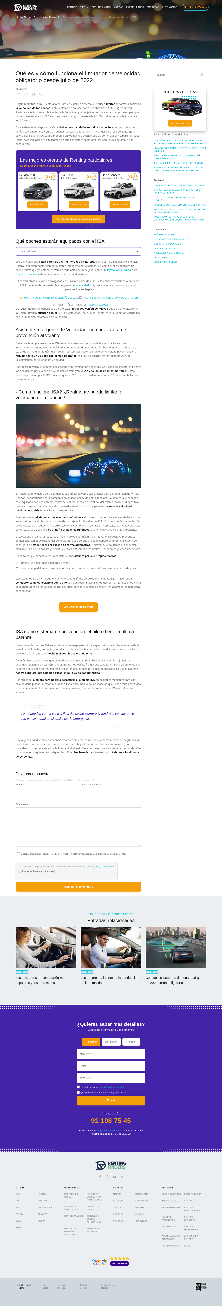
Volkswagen (45, 1207)
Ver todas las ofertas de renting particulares (78, 219)
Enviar (111, 1100)
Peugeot (42, 1214)
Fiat (18, 1194)
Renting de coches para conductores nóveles (175, 198)
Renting (72, 7)
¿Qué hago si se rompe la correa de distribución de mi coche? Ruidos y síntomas (179, 218)
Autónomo (111, 1041)
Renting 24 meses (74, 1216)
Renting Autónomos (168, 1218)
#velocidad (82, 285)
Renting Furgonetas (191, 1228)
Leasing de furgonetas (71, 1208)
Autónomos (169, 7)
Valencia (118, 1201)
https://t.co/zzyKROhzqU (38, 297)
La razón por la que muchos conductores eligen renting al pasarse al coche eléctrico (180, 142)
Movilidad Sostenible (50, 17)
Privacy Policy (94, 867)
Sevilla (117, 1207)
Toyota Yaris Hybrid (119, 270)
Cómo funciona (192, 1194)
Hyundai (42, 1194)
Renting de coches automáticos (94, 1219)
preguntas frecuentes (108, 1130)
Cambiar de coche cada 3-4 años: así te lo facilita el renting (177, 191)
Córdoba (118, 1214)
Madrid (117, 1194)
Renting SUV (169, 1227)
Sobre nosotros (171, 1194)
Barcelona (141, 1194)
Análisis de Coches (165, 234)
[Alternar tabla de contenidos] (78, 251)
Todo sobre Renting (165, 262)
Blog (36, 17)
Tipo (83, 7)
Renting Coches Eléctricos (171, 1237)
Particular (91, 1041)
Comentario (22, 804)
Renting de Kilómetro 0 (93, 1230)
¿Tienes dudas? (170, 1201)
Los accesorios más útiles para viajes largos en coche (180, 149)
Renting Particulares (192, 1209)
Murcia (139, 1214)
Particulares (135, 7)
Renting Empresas (189, 1218)
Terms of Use (109, 867)
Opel (18, 1221)
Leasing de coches (93, 1208)
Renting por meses (71, 1195)
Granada (118, 1221)
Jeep (18, 1227)
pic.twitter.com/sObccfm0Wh (120, 297)
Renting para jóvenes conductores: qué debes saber (177, 157)
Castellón (141, 1221)
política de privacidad (113, 1087)
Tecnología (160, 257)
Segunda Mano (101, 7)
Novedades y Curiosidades (169, 253)
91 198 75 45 (111, 1121)
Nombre (21, 784)
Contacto (189, 1201)
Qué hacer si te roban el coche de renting (178, 163)
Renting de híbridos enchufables (71, 1231)
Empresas (153, 7)
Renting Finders (23, 17)
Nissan (42, 1221)
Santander (141, 1201)
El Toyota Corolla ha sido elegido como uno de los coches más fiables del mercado (179, 169)
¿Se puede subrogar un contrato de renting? (180, 205)
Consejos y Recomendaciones (171, 239)
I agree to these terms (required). (39, 871)
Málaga (139, 1207)
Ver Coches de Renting (79, 606)
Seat (18, 1207)
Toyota (20, 1214)
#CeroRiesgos (92, 297)
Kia (17, 1201)
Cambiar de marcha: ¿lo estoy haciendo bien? (179, 185)
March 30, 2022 (98, 304)
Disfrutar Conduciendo (167, 244)
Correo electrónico (90, 784)
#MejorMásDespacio (66, 297)
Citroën (42, 1201)
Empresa (131, 1041)
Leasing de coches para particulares (94, 1197)
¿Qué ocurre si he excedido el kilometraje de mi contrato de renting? (180, 210)
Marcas (118, 7)
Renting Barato (171, 1207)
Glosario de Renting (191, 1237)
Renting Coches (171, 1246)
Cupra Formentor (26, 274)
